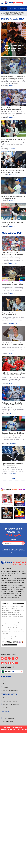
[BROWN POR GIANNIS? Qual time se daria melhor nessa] (19, 500)
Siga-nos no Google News (10, 690)
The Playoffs (6, 677)
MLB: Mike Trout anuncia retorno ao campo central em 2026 (13, 374)
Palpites (16, 8)
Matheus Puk (12, 85)
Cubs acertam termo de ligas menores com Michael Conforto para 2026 (13, 284)
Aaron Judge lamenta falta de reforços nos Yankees (12, 464)
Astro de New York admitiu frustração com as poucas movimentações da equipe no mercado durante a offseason (13, 469)
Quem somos (7, 681)
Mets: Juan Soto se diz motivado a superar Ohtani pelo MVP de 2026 (13, 254)
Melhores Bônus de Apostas (11, 704)
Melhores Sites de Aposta (10, 701)
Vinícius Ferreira (12, 174)
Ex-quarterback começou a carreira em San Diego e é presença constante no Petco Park (13, 144)
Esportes (10, 8)
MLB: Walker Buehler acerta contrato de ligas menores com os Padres (13, 344)
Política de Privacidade (9, 715)
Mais (13, 478)
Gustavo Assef (12, 413)
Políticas (5, 711)
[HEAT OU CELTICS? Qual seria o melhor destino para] (7, 513)
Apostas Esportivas (9, 694)
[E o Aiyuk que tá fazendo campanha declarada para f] (7, 500)
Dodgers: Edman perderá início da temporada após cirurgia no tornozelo (13, 434)
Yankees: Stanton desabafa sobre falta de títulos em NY (12, 404)
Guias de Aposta (7, 698)
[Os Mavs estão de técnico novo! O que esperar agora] (19, 513)
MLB (5, 8)
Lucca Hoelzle (12, 148)
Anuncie (5, 687)
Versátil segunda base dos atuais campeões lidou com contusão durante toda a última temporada (13, 439)
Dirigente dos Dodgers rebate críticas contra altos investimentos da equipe (12, 314)
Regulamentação (8, 721)
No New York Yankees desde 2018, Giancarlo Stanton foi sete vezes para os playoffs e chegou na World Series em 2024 (13, 409)
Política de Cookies (8, 718)
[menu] (2, 3)
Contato (5, 684)
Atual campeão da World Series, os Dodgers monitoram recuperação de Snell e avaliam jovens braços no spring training (13, 81)
